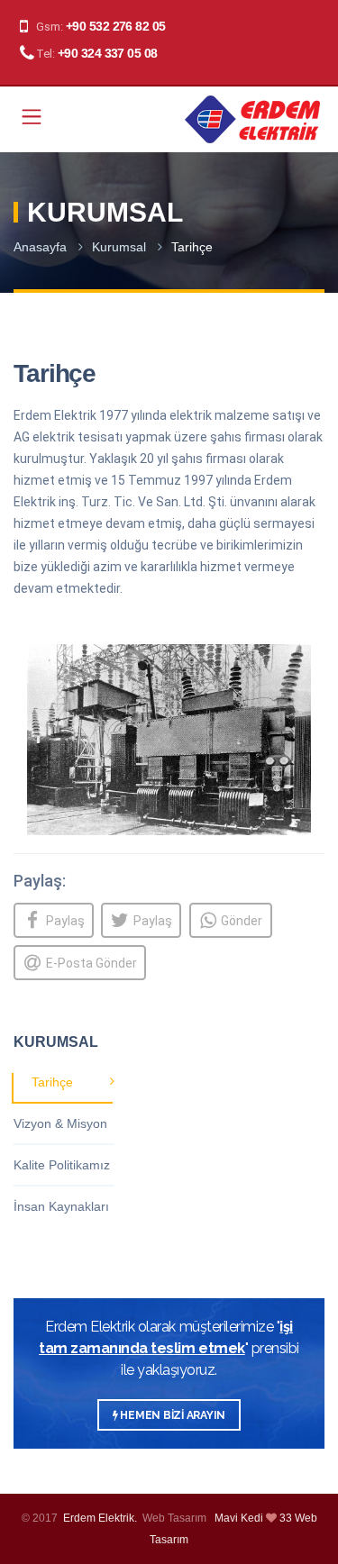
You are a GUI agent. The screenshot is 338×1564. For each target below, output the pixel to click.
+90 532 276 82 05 (115, 26)
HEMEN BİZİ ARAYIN (172, 1415)
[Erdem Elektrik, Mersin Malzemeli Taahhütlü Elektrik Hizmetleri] (252, 119)
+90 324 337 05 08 (107, 53)
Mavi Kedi (239, 1518)
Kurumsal (119, 247)
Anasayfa (40, 247)
